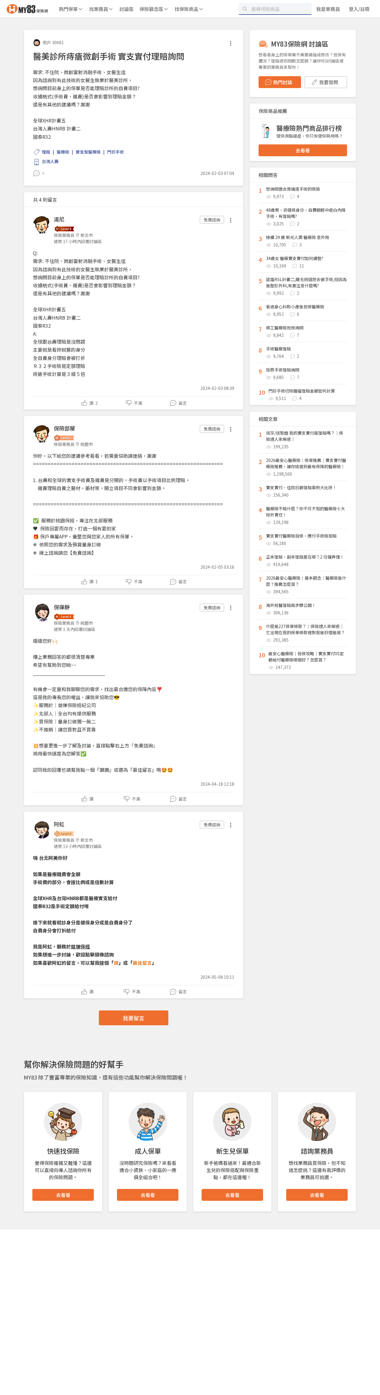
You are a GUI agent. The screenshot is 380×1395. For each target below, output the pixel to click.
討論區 (126, 8)
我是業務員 (328, 8)
